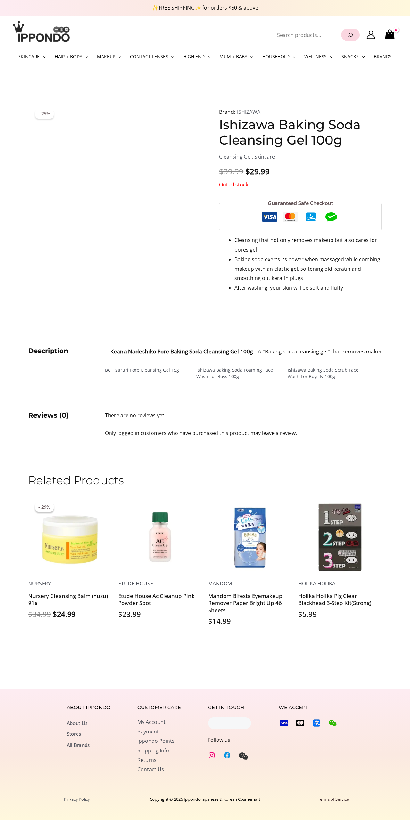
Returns (147, 760)
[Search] (350, 35)
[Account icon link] (371, 35)
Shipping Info (153, 750)
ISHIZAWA (248, 111)
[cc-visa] (284, 723)
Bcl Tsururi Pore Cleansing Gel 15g (142, 370)
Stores (74, 734)
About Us (77, 723)
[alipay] (316, 723)
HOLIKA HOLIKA (316, 583)
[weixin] (243, 756)
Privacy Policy (77, 799)
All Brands (78, 745)
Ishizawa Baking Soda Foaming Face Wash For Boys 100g (234, 373)
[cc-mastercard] (300, 723)
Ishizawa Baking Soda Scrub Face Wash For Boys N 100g (323, 373)
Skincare (264, 156)
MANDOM (220, 583)
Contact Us (150, 769)
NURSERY (39, 583)
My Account (151, 721)
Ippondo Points (156, 740)
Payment (148, 731)
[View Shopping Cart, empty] (389, 35)
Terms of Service (333, 799)
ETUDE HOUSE (135, 583)
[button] (42, 56)
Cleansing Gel (235, 156)
